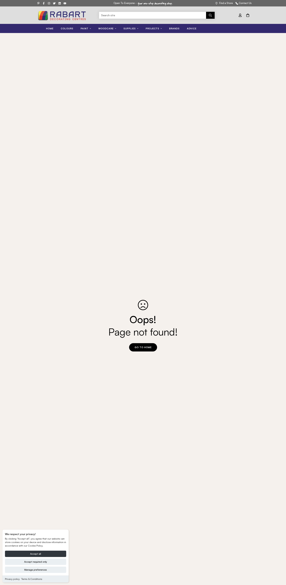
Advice (191, 28)
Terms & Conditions (31, 579)
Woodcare (106, 28)
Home (49, 28)
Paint (84, 28)
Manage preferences (35, 569)
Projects (152, 28)
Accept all (35, 553)
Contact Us (245, 3)
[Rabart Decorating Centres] (62, 15)
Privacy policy (12, 579)
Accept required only (35, 561)
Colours (67, 28)
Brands (174, 28)
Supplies (129, 28)
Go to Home (143, 347)
